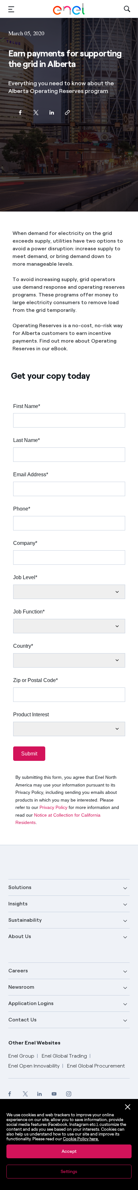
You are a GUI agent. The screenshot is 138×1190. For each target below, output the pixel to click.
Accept (69, 1151)
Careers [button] (18, 971)
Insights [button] (18, 904)
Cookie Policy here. (81, 1138)
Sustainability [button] (25, 920)
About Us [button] (19, 936)
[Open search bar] (127, 9)
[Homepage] (69, 9)
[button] (11, 9)
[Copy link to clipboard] (67, 112)
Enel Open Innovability (34, 1066)
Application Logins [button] (31, 1003)
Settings (69, 1171)
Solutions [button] (19, 887)
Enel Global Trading (64, 1056)
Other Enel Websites (34, 1043)
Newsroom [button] (21, 987)
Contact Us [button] (22, 1020)
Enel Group (21, 1056)
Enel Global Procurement (96, 1066)
